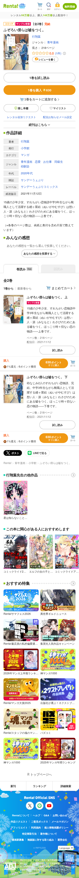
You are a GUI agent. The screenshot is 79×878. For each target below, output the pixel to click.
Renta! (7, 463)
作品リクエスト (19, 821)
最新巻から (24, 288)
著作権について (48, 833)
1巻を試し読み (39, 77)
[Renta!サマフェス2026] (21, 6)
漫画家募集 (18, 839)
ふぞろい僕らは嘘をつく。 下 (47, 377)
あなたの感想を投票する (37, 253)
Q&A (46, 815)
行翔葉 (36, 36)
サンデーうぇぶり (32, 180)
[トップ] (11, 6)
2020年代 (27, 173)
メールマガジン (60, 821)
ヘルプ (36, 815)
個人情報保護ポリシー (56, 827)
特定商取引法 (29, 833)
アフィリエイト (19, 827)
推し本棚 (23, 108)
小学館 (25, 148)
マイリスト (59, 108)
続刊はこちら (38, 124)
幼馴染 (25, 166)
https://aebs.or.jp (27, 872)
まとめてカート (62, 288)
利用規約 (36, 827)
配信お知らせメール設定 (57, 117)
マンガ (25, 155)
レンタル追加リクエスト (21, 117)
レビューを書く (47, 59)
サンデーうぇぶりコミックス (39, 186)
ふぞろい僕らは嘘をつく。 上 (47, 297)
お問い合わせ (60, 815)
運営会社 (62, 839)
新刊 (13, 786)
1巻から (9, 288)
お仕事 (47, 161)
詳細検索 (66, 786)
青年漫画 (53, 42)
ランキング (39, 786)
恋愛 (38, 161)
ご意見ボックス (39, 821)
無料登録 (70, 6)
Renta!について (20, 815)
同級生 (58, 161)
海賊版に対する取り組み (40, 839)
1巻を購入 (39, 90)
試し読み (57, 350)
